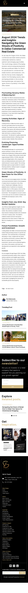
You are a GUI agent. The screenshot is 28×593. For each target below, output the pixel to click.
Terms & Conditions (6, 554)
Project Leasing (6, 518)
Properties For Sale (6, 526)
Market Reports (6, 544)
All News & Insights (6, 539)
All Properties (5, 524)
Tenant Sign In (5, 493)
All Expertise (5, 511)
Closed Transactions (7, 533)
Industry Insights (7, 34)
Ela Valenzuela (10, 299)
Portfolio (4, 534)
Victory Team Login (6, 559)
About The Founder (6, 500)
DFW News (4, 548)
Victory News (6, 322)
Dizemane (22, 577)
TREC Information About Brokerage (10, 558)
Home (3, 490)
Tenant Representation (7, 519)
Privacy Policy (5, 553)
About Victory (5, 498)
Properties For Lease (7, 528)
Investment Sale (6, 515)
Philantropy (5, 503)
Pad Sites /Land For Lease (8, 531)
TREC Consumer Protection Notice (10, 556)
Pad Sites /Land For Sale (8, 529)
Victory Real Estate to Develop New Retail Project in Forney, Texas (12, 325)
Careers (4, 506)
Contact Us (5, 491)
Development (5, 513)
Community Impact (6, 504)
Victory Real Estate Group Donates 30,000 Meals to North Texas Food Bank (13, 346)
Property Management (7, 516)
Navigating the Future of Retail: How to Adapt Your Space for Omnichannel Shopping (13, 409)
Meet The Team (6, 501)
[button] (24, 3)
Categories (5, 541)
